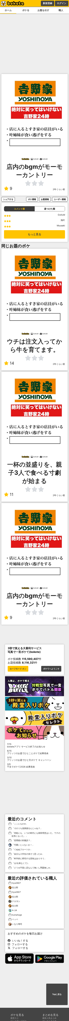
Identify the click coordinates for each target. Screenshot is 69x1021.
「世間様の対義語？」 (22, 840)
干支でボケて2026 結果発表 (21, 765)
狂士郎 (15, 887)
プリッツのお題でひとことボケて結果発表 (27, 752)
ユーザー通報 (60, 199)
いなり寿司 (17, 924)
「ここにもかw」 (20, 824)
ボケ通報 (32, 199)
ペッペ (15, 919)
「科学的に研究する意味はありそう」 (29, 858)
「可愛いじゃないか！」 (23, 845)
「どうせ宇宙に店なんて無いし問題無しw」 (32, 867)
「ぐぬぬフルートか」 (22, 849)
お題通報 (45, 199)
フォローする (19, 944)
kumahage (17, 915)
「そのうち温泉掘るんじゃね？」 (27, 828)
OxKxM (61, 215)
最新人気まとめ (49, 1018)
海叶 (63, 220)
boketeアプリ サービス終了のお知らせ (26, 745)
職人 (61, 10)
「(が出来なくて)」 (20, 863)
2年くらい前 (59, 189)
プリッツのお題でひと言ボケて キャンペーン (29, 758)
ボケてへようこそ (51, 669)
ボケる (25, 10)
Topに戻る (57, 994)
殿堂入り (15, 1018)
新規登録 (47, 3)
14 (12, 363)
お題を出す (43, 10)
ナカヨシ (16, 901)
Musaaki (61, 225)
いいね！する (19, 940)
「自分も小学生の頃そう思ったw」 (28, 854)
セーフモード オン (18, 669)
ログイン (61, 3)
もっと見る (34, 234)
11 (11, 494)
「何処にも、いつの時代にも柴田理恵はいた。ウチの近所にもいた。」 (36, 834)
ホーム (8, 10)
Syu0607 (16, 883)
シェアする (8, 199)
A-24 (14, 910)
